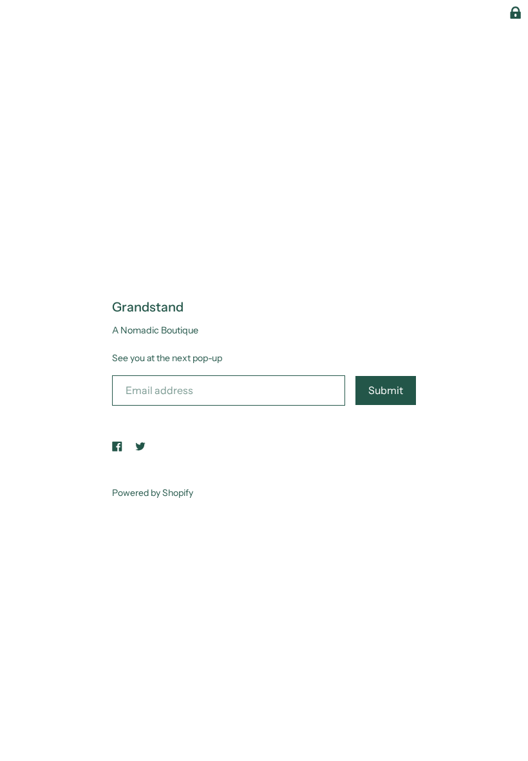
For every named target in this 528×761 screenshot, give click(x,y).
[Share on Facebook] (117, 445)
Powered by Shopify (152, 493)
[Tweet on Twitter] (140, 445)
